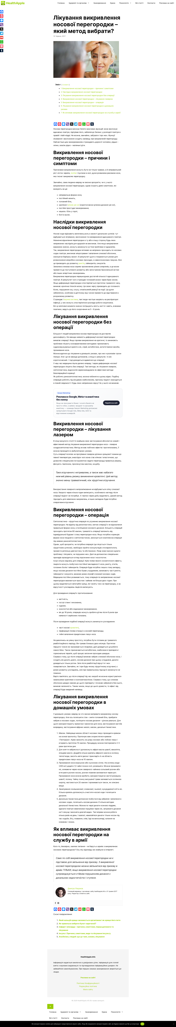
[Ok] (173, 1024)
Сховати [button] (66, 85)
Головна (61, 3)
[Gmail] (80, 124)
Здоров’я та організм (78, 3)
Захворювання (99, 3)
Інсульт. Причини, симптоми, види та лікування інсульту (85, 933)
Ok (142, 1024)
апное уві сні (73, 205)
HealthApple (15, 3)
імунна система (71, 299)
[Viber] (68, 124)
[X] (72, 124)
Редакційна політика (88, 986)
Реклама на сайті (166, 3)
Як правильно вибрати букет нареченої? (77, 924)
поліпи (73, 173)
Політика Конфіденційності (88, 983)
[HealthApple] (3, 3)
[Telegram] (76, 124)
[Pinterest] (59, 124)
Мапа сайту (88, 989)
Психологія (124, 3)
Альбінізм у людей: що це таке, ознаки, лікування (81, 937)
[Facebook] (55, 124)
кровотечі (74, 628)
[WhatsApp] (84, 124)
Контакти (151, 3)
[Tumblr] (92, 124)
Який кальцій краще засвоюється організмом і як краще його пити (89, 920)
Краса (112, 3)
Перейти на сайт (111, 403)
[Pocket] (88, 124)
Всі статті (139, 3)
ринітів (82, 263)
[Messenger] (64, 124)
